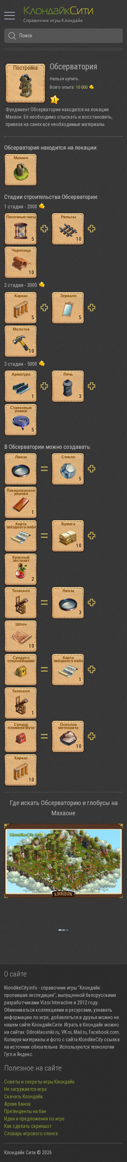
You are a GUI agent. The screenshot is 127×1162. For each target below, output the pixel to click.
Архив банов (17, 1104)
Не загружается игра (25, 1089)
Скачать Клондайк (23, 1096)
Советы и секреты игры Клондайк (39, 1082)
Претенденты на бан (25, 1111)
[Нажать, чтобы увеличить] (63, 861)
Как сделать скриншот (28, 1126)
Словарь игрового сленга (31, 1133)
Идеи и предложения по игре (34, 1119)
